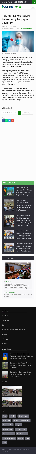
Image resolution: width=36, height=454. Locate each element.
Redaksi (4, 344)
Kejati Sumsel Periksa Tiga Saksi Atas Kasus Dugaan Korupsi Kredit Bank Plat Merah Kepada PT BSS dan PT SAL (24, 220)
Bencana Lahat (7, 425)
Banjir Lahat (6, 420)
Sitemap (4, 334)
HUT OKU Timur (21, 429)
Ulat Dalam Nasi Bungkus (22, 420)
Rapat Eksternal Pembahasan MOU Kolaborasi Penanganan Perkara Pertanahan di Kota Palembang (23, 205)
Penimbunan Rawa (9, 438)
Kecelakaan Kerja (8, 434)
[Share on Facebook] (3, 120)
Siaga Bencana (23, 416)
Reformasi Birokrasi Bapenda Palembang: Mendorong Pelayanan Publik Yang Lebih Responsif (21, 356)
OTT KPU (12, 416)
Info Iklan (5, 339)
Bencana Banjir (7, 429)
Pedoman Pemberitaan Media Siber (13, 330)
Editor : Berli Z (7, 108)
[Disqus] (18, 152)
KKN (27, 438)
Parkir (4, 416)
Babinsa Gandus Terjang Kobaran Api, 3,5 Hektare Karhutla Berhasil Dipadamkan (20, 365)
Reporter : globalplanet (9, 26)
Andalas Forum (22, 434)
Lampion (18, 425)
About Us (5, 316)
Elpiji (4, 443)
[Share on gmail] (12, 120)
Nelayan (20, 438)
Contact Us (5, 320)
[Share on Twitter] (9, 120)
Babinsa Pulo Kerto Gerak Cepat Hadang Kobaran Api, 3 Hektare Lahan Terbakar (20, 374)
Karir (3, 325)
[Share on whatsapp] (6, 120)
